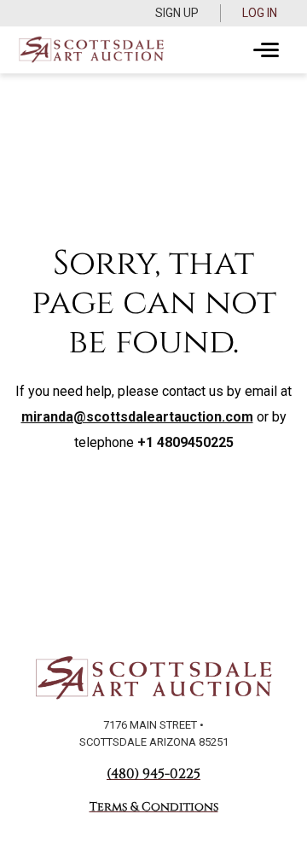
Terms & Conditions (154, 807)
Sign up (177, 13)
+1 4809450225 (185, 442)
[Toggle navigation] (266, 50)
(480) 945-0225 (153, 774)
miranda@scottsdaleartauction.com (137, 417)
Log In (259, 13)
